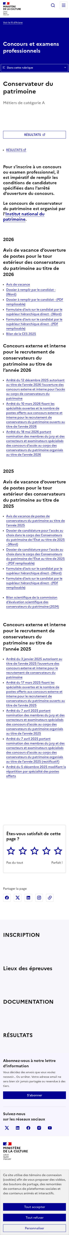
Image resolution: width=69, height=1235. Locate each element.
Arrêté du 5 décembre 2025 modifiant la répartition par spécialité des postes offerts (36, 771)
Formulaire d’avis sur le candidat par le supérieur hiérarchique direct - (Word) (34, 311)
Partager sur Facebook (7, 897)
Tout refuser (35, 1217)
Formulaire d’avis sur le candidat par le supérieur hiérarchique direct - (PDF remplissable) (34, 324)
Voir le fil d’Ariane (13, 22)
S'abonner (34, 1095)
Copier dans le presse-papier (50, 897)
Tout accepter (34, 1207)
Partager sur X (17, 897)
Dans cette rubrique (20, 68)
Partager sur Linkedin (28, 897)
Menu (63, 5)
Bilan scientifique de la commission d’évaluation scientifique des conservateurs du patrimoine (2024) (32, 602)
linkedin (17, 1128)
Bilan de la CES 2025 (21, 333)
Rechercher (53, 5)
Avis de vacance (18, 284)
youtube (50, 1128)
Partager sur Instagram (39, 897)
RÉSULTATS (32, 134)
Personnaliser (34, 1228)
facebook (28, 1128)
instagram (39, 1128)
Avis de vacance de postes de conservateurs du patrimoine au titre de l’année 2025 (35, 520)
